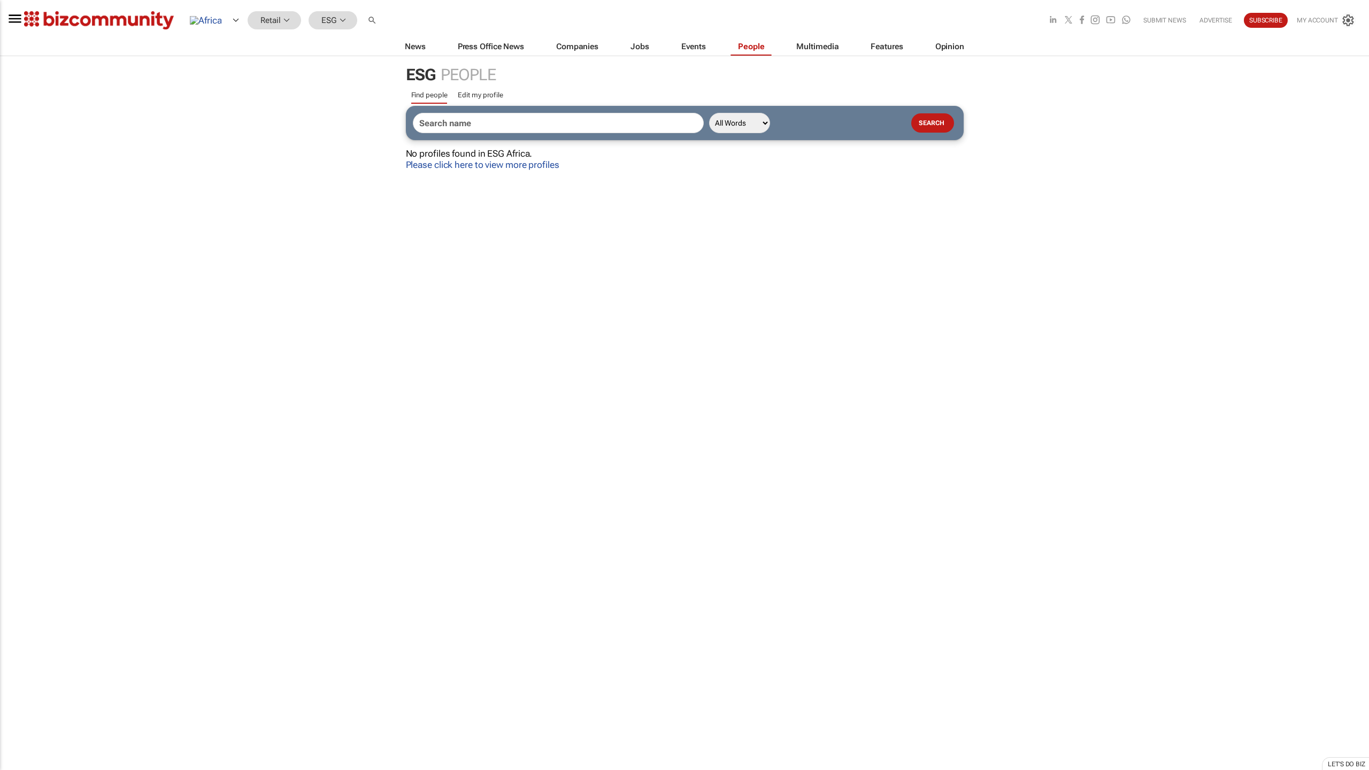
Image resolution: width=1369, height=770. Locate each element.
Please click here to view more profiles (482, 164)
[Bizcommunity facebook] (1082, 20)
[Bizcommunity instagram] (1095, 20)
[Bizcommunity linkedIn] (1053, 20)
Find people (429, 95)
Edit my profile (480, 95)
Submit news (1164, 20)
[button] (373, 20)
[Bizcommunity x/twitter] (1068, 20)
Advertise (1215, 20)
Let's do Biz (1346, 764)
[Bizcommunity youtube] (1110, 20)
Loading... (20, 500)
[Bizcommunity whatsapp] (1126, 20)
